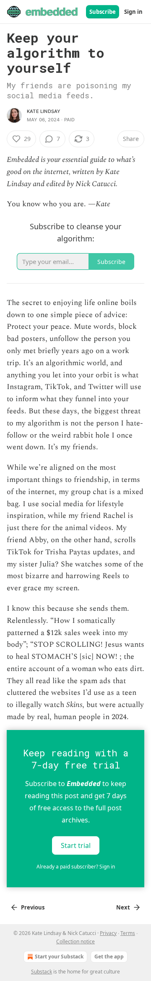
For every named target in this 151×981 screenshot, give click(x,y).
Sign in (133, 11)
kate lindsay (43, 111)
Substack (41, 971)
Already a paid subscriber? (75, 866)
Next (123, 907)
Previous (32, 907)
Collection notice (75, 941)
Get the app (109, 956)
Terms (127, 933)
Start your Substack (59, 956)
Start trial (76, 845)
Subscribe (102, 11)
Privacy (108, 933)
